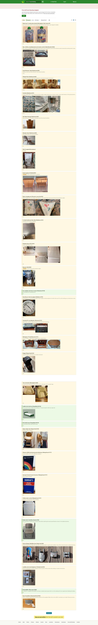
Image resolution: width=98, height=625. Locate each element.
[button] (71, 20)
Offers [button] (24, 20)
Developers (57, 622)
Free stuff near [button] (30, 10)
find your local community (49, 13)
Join (24, 15)
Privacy (32, 622)
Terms (27, 622)
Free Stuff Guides (71, 622)
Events (42, 622)
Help (24, 622)
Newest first (43, 20)
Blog (46, 622)
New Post (54, 1)
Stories (37, 622)
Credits (78, 622)
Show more (49, 613)
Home (19, 622)
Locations (51, 622)
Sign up (74, 1)
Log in (64, 1)
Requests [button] (29, 20)
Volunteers (63, 622)
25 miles (36, 20)
